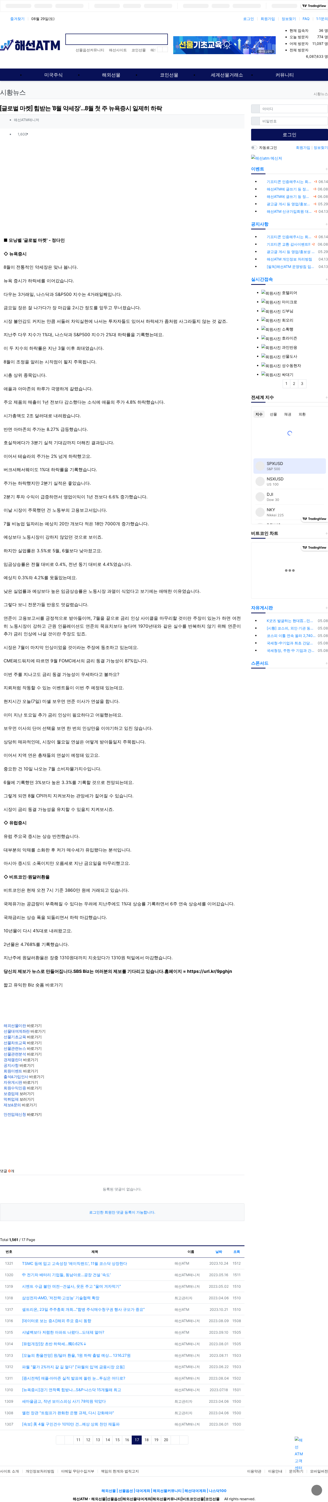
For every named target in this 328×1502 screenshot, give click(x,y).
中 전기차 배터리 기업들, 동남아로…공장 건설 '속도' (66, 1274)
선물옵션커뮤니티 (90, 50)
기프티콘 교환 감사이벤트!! (288, 244)
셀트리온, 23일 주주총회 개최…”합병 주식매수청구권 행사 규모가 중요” (83, 1309)
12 (88, 1440)
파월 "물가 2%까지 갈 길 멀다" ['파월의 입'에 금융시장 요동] (73, 1366)
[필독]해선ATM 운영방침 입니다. (292, 266)
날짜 (219, 1251)
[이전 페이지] (69, 1440)
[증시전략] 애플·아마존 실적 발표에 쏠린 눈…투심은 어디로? (73, 1378)
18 (147, 1440)
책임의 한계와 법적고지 (120, 1471)
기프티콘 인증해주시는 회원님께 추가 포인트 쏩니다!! (290, 181)
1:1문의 (322, 18)
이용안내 (275, 1471)
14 (108, 1440)
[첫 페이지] (60, 1440)
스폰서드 (260, 663)
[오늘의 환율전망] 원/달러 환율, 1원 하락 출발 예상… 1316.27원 (76, 1355)
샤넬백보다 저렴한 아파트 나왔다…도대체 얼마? (62, 1332)
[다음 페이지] (175, 1440)
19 (156, 1440)
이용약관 (254, 1471)
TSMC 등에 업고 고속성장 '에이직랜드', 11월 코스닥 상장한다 (74, 1263)
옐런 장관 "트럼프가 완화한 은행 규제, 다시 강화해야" (67, 1412)
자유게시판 (262, 607)
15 (117, 1440)
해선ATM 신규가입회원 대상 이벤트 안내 (290, 211)
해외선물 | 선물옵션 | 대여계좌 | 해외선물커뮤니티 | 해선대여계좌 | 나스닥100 (164, 1490)
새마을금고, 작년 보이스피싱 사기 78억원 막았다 (63, 1401)
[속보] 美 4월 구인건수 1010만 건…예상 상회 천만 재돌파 (70, 1424)
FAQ (306, 18)
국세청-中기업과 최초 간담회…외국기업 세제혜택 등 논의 (291, 643)
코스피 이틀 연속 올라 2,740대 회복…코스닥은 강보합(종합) (291, 635)
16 (127, 1440)
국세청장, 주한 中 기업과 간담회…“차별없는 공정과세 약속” (291, 650)
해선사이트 (118, 50)
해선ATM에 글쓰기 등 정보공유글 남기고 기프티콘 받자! (289, 189)
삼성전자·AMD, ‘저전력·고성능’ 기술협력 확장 (60, 1297)
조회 (236, 1251)
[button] (238, 134)
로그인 (248, 18)
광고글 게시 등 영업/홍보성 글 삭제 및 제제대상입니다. (289, 204)
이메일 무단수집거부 (77, 1471)
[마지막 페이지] (183, 1440)
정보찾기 (289, 18)
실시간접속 (262, 279)
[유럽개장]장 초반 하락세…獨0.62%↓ (54, 1343)
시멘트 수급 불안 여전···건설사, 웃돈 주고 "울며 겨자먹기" (71, 1286)
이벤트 (257, 168)
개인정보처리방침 (40, 1471)
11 (78, 1440)
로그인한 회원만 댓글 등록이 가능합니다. (122, 1212)
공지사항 (260, 224)
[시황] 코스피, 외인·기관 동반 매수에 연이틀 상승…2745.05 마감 (291, 628)
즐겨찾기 (17, 18)
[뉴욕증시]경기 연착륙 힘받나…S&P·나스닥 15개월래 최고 (71, 1389)
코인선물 (138, 50)
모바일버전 (319, 1471)
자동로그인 (268, 147)
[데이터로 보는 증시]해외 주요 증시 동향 (56, 1320)
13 (98, 1440)
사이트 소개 (9, 1471)
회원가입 (268, 18)
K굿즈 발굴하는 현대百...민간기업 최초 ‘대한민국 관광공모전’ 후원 (291, 620)
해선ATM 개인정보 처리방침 (289, 259)
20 (166, 1440)
